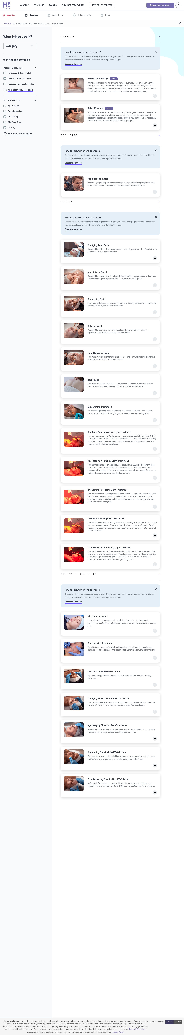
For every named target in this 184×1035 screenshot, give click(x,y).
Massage (68, 36)
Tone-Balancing (15, 111)
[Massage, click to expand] (30, 5)
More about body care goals (20, 90)
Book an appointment (160, 5)
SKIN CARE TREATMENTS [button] (73, 5)
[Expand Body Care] (45, 5)
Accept (169, 1022)
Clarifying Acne (14, 122)
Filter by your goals (18, 59)
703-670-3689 (57, 24)
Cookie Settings (157, 1022)
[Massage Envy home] (6, 5)
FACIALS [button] (53, 5)
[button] (155, 96)
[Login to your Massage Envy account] (178, 5)
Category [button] (11, 46)
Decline (178, 1022)
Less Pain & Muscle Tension (20, 78)
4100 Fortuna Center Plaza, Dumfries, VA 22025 (31, 24)
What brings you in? (17, 37)
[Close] (156, 51)
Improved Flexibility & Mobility (21, 84)
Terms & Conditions (137, 1029)
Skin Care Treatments (79, 574)
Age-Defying (13, 106)
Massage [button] (24, 5)
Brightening (13, 117)
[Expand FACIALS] (58, 5)
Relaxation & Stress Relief (19, 73)
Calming (11, 128)
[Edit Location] (180, 23)
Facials (67, 202)
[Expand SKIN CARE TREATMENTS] (86, 5)
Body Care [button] (39, 5)
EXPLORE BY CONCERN (102, 5)
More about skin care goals (20, 133)
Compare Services (73, 64)
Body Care (69, 135)
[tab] (19, 68)
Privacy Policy (117, 1032)
